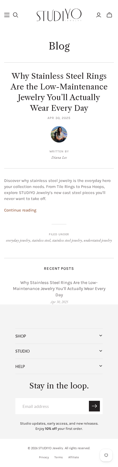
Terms (58, 457)
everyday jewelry (18, 240)
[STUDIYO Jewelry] (59, 14)
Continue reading (20, 210)
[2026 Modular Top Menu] (7, 15)
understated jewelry (98, 240)
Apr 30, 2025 (59, 118)
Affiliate (73, 457)
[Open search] (15, 15)
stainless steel (41, 240)
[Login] (99, 15)
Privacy (44, 457)
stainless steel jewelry (67, 240)
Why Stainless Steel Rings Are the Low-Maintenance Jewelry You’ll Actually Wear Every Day (59, 288)
